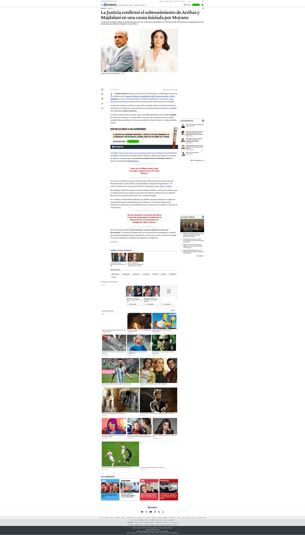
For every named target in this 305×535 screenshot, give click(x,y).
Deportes (140, 517)
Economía (117, 517)
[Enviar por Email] (102, 103)
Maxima (176, 522)
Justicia (113, 277)
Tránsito (175, 524)
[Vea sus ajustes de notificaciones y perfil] (202, 4)
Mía (161, 520)
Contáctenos (146, 524)
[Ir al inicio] (110, 4)
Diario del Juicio (202, 517)
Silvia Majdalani (125, 274)
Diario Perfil (155, 274)
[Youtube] (151, 512)
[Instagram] (155, 512)
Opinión (136, 5)
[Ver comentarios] (203, 9)
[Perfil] (110, 477)
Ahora (100, 517)
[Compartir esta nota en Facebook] (102, 89)
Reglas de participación (166, 524)
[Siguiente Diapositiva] (177, 297)
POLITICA (103, 8)
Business (161, 1)
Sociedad (142, 5)
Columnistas (186, 121)
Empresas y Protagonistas (169, 517)
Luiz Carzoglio (146, 274)
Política (131, 5)
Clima (135, 517)
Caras (171, 1)
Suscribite (196, 4)
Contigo (140, 522)
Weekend (142, 520)
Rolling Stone (158, 522)
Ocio (144, 517)
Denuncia (163, 274)
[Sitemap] (163, 512)
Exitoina (188, 517)
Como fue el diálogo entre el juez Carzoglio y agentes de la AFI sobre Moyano (144, 170)
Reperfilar (154, 517)
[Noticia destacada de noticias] (110, 481)
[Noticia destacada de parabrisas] (168, 481)
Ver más (199, 256)
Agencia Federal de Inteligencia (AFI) (140, 96)
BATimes (165, 520)
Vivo (196, 517)
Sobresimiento (172, 274)
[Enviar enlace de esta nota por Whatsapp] (102, 98)
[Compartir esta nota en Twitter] (102, 94)
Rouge (157, 520)
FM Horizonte (171, 520)
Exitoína (176, 1)
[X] (146, 512)
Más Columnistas (196, 160)
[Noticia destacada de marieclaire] (129, 481)
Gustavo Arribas (115, 274)
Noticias (167, 1)
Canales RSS (131, 524)
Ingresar (188, 4)
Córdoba (148, 517)
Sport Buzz (165, 522)
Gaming (192, 517)
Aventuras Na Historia (149, 522)
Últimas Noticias (123, 5)
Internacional (129, 517)
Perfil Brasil (182, 1)
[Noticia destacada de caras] (149, 481)
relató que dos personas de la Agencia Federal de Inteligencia (141, 153)
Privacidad (152, 524)
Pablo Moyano (133, 161)
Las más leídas (187, 217)
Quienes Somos (138, 524)
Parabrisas (152, 520)
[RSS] (159, 512)
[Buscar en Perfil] (202, 1)
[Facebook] (142, 512)
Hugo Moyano (136, 274)
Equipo (157, 524)
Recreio (171, 522)
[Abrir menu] (102, 4)
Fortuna (147, 520)
